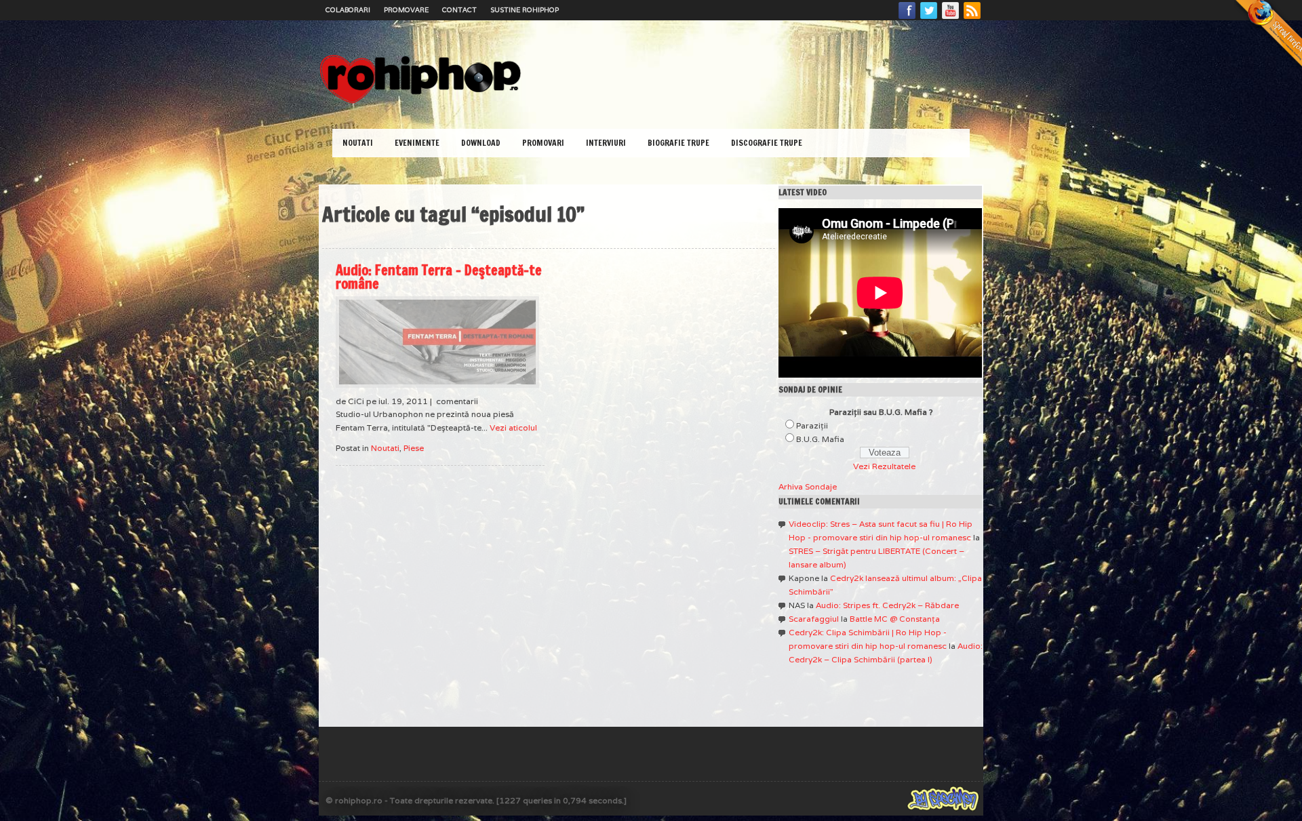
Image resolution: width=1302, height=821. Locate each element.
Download (480, 142)
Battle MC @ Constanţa (895, 619)
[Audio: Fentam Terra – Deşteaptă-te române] (437, 342)
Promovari (543, 142)
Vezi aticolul (513, 427)
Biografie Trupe (678, 142)
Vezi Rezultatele (884, 466)
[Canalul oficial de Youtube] (951, 18)
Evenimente (417, 142)
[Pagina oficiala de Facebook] (907, 18)
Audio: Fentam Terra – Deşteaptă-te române (439, 277)
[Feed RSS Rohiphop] (972, 18)
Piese (413, 448)
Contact (459, 9)
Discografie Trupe (766, 142)
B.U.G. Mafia (820, 439)
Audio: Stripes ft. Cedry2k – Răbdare (887, 605)
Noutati (357, 142)
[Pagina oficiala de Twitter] (929, 18)
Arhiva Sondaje (807, 486)
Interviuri (606, 142)
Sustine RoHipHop (524, 9)
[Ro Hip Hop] (420, 102)
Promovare (406, 9)
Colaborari (348, 9)
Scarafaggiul (814, 619)
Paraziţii (812, 425)
